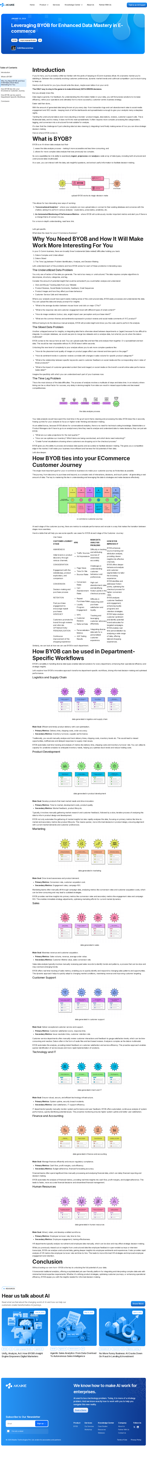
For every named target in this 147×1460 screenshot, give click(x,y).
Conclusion (5, 101)
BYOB (76, 1426)
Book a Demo (80, 1410)
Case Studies (102, 1426)
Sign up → (41, 1423)
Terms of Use (122, 1440)
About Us (90, 5)
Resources (102, 1430)
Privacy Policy (136, 1440)
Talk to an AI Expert (137, 5)
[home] (7, 5)
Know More (138, 1304)
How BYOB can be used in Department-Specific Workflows (13, 96)
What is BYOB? (6, 77)
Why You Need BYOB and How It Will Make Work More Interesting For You (13, 83)
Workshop (88, 1430)
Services (56, 5)
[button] (43, 4)
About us (121, 1426)
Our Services (89, 1426)
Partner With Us (105, 5)
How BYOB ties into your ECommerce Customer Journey (13, 90)
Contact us (122, 1433)
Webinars (101, 1433)
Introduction (5, 72)
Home (32, 5)
